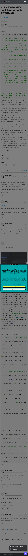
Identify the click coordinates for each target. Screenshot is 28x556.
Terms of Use (17, 280)
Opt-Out (19, 284)
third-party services (11, 281)
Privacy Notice (5, 280)
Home (7, 2)
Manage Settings (14, 289)
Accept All (14, 286)
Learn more (16, 273)
